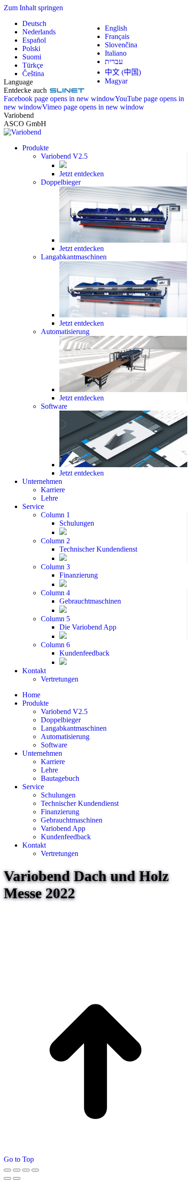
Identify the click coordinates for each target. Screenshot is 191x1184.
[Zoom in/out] (35, 1170)
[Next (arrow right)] (16, 1178)
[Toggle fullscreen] (26, 1170)
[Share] (16, 1170)
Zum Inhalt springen (33, 8)
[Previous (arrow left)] (7, 1178)
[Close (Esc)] (7, 1170)
